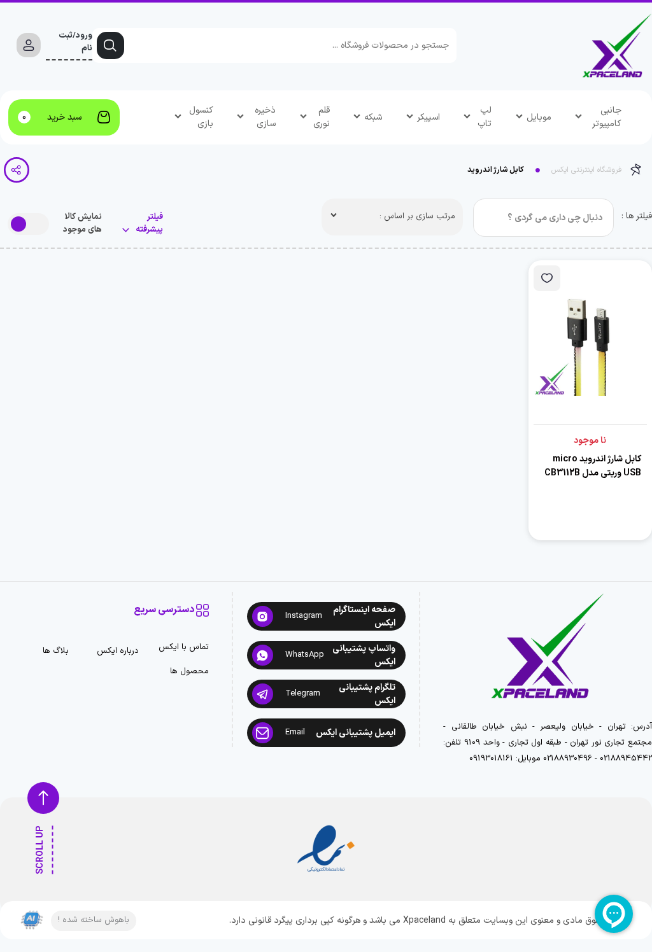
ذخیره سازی (265, 117)
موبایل (539, 117)
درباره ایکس (118, 651)
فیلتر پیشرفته (148, 223)
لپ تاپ (485, 117)
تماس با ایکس (184, 647)
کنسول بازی (201, 117)
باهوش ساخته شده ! (93, 920)
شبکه (373, 117)
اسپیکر (428, 117)
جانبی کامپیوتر (606, 117)
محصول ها (189, 672)
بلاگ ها (56, 651)
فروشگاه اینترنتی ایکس (586, 170)
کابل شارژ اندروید (495, 170)
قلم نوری (321, 117)
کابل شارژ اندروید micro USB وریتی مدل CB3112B (592, 466)
